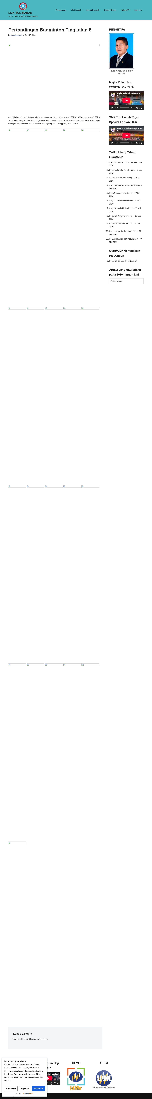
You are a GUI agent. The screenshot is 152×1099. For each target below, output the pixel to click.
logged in (28, 1039)
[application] (126, 100)
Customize (11, 1089)
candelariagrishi (16, 35)
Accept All (38, 1089)
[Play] (112, 108)
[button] (66, 10)
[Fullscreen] (140, 108)
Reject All (25, 1089)
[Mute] (137, 108)
